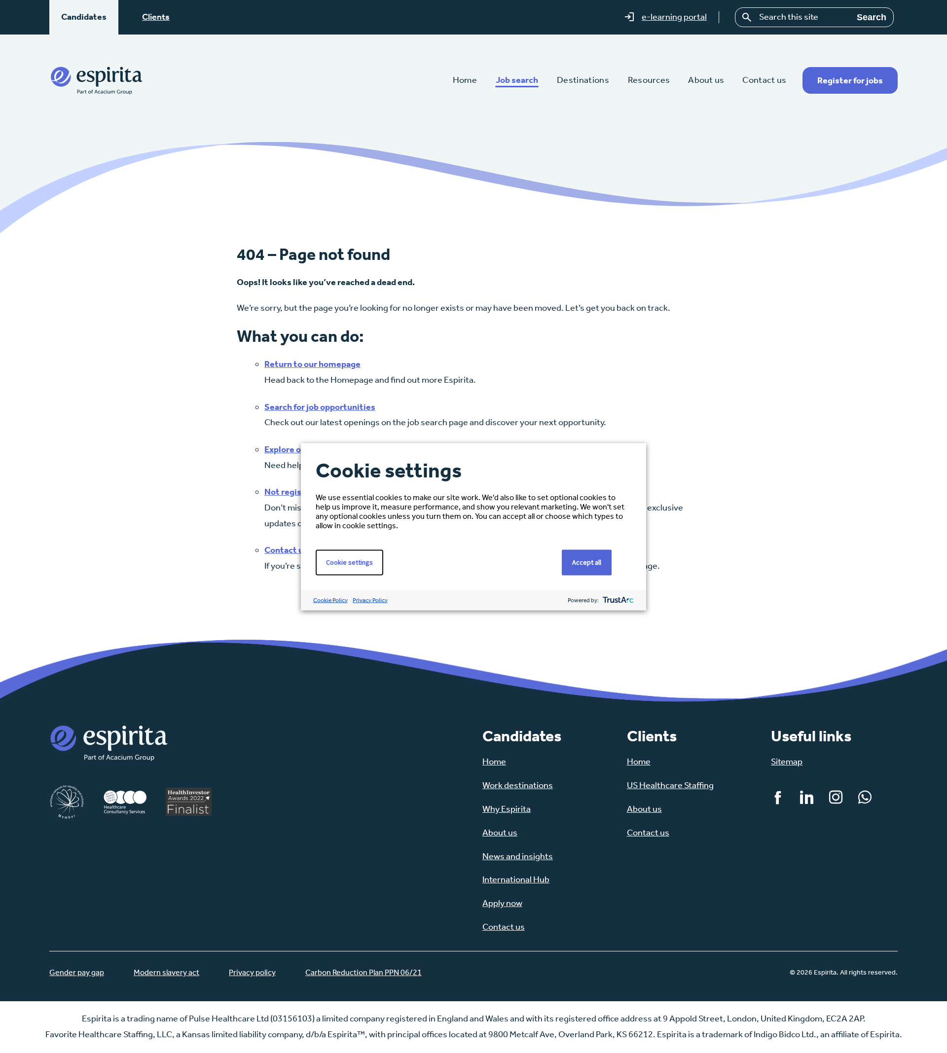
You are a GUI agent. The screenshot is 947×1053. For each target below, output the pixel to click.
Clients (156, 16)
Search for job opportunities (319, 406)
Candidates (84, 16)
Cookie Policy (330, 599)
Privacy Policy (370, 599)
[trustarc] (617, 600)
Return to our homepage (312, 364)
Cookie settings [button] (349, 561)
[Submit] (747, 17)
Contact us (286, 550)
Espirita (96, 80)
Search (871, 17)
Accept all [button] (586, 561)
